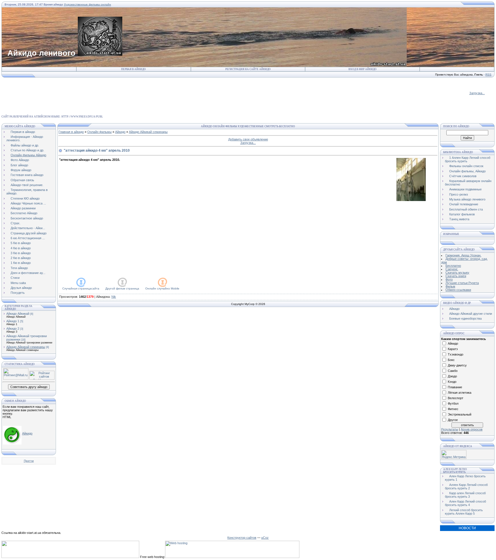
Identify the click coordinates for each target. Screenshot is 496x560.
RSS (488, 74)
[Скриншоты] (411, 179)
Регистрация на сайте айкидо (248, 69)
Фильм (450, 286)
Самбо (453, 370)
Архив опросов (472, 429)
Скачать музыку (457, 272)
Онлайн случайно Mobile (162, 288)
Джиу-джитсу (457, 365)
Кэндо (452, 381)
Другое (453, 420)
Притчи (29, 460)
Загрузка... (477, 93)
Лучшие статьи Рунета (462, 283)
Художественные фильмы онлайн (87, 4)
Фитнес (453, 409)
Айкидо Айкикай (17, 313)
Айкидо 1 (12, 321)
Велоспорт (455, 398)
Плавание (455, 387)
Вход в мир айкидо (362, 69)
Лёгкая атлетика (459, 392)
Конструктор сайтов (241, 537)
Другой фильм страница (122, 288)
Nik (113, 296)
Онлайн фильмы (99, 132)
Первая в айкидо (133, 69)
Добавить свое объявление (248, 139)
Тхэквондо (455, 354)
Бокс (451, 360)
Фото (449, 279)
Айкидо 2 (12, 328)
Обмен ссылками (458, 289)
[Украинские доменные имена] (70, 557)
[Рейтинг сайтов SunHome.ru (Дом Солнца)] (42, 378)
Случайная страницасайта (80, 288)
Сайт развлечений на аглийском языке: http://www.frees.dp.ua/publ (52, 116)
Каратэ (453, 349)
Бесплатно (453, 265)
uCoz (265, 537)
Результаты (449, 429)
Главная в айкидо (71, 132)
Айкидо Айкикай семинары (25, 347)
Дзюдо (452, 376)
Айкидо (27, 433)
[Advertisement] (106, 91)
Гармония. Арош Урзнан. (463, 255)
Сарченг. (451, 269)
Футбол (453, 403)
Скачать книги (455, 276)
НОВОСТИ (467, 528)
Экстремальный (459, 414)
